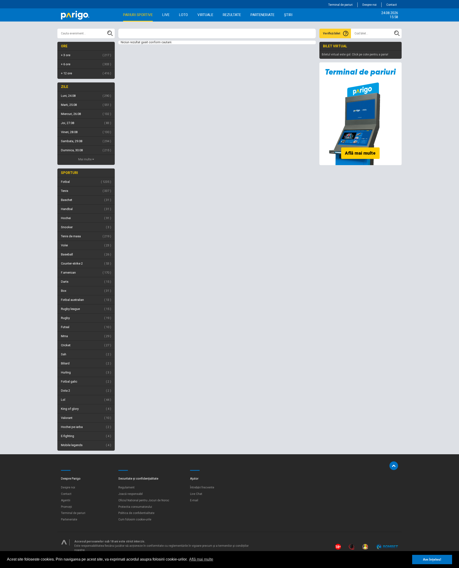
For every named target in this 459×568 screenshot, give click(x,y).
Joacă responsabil (130, 494)
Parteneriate (262, 15)
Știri (288, 15)
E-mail (194, 500)
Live (165, 15)
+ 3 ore (85, 55)
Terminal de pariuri (340, 4)
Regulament (126, 487)
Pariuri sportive (138, 15)
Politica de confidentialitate (136, 513)
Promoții (66, 506)
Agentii (65, 500)
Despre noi (369, 4)
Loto (183, 15)
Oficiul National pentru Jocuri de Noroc (143, 500)
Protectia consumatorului (135, 506)
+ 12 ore (85, 73)
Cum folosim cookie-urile (134, 519)
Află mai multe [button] (201, 559)
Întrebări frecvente (202, 487)
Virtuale (205, 15)
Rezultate (232, 15)
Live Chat (196, 494)
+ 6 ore (85, 64)
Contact (391, 4)
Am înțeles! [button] (432, 559)
